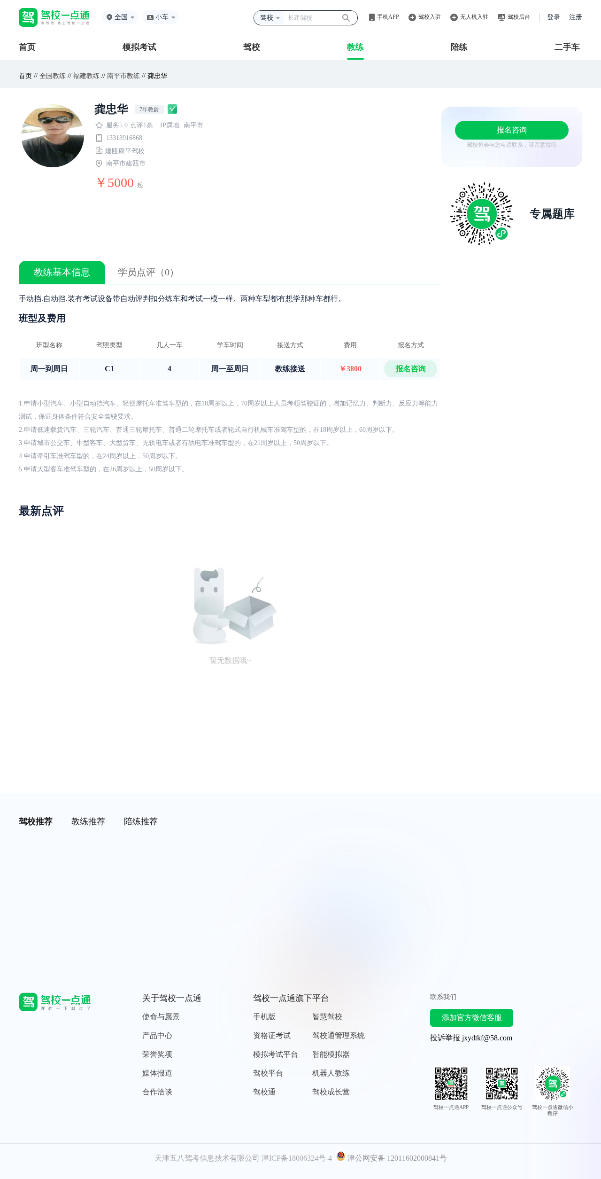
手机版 (264, 1017)
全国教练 (52, 75)
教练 (355, 47)
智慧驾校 (327, 1017)
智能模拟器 (331, 1054)
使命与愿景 (161, 1017)
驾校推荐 (36, 821)
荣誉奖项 (157, 1054)
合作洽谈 (157, 1092)
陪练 (459, 47)
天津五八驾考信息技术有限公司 (207, 1158)
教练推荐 (88, 821)
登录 (553, 17)
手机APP (388, 17)
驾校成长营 (331, 1092)
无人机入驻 (474, 17)
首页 (27, 47)
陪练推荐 (141, 821)
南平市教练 (123, 75)
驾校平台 (268, 1073)
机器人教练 (331, 1073)
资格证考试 (272, 1035)
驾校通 (264, 1092)
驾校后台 (519, 17)
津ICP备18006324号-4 (297, 1158)
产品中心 (157, 1035)
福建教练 (86, 75)
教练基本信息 (62, 272)
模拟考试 (139, 47)
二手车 (567, 47)
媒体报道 (157, 1073)
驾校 (251, 47)
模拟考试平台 (275, 1054)
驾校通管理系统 (338, 1035)
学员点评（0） (148, 272)
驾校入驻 (429, 17)
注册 (575, 17)
